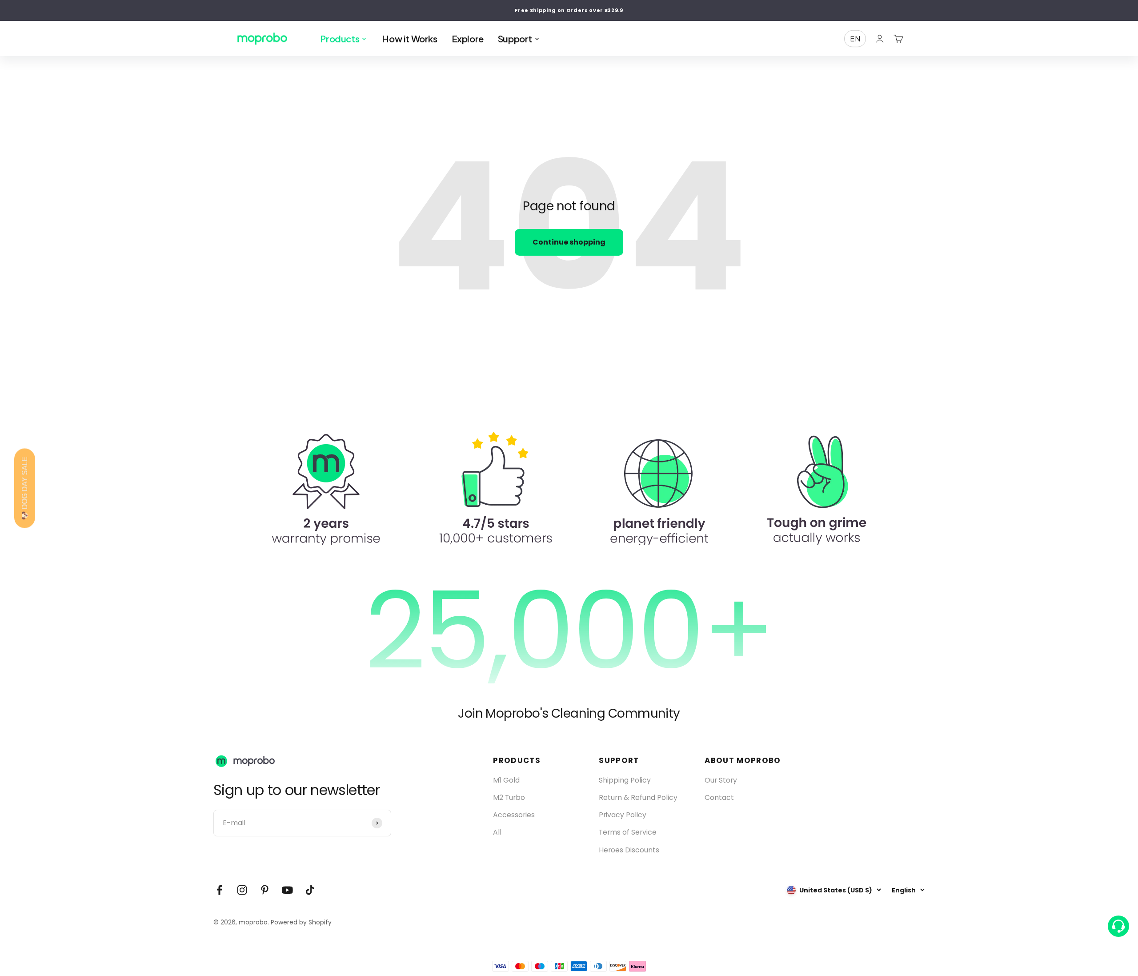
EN (855, 38)
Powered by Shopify (301, 922)
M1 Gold (506, 780)
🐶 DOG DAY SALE (24, 488)
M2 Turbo (509, 797)
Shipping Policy (625, 780)
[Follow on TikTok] (310, 890)
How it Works (409, 38)
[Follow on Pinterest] (265, 890)
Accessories (514, 814)
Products (344, 38)
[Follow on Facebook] (219, 890)
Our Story (721, 780)
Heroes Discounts (629, 850)
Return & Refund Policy (638, 797)
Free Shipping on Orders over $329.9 (569, 10)
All (497, 832)
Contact (719, 797)
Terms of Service (628, 832)
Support (519, 38)
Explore (468, 38)
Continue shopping (569, 242)
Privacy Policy (622, 814)
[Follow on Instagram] (242, 890)
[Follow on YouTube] (287, 890)
